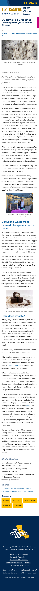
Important (16, 500)
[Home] (12, 11)
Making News (30, 500)
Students (18, 505)
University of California (14, 562)
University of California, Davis (14, 547)
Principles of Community (19, 560)
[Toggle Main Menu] (3, 3)
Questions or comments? (19, 554)
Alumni (6, 500)
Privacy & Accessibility (18, 557)
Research (6, 505)
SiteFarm (30, 577)
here (28, 405)
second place (14, 365)
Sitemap (28, 562)
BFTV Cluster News (27, 11)
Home (4, 31)
